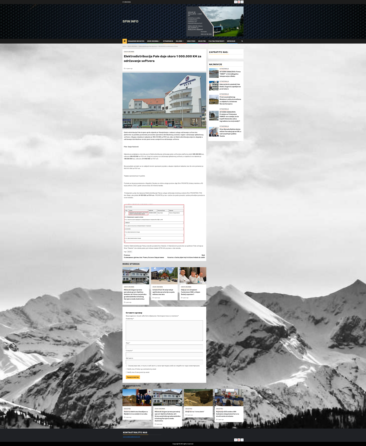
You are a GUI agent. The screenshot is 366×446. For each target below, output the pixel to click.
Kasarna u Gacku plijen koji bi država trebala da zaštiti (186, 256)
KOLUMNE (179, 41)
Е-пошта (129, 351)
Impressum (231, 41)
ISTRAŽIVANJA (168, 41)
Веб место (129, 358)
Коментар (130, 319)
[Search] (242, 41)
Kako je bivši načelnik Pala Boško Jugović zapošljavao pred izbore (230, 86)
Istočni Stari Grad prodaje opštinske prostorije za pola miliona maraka (163, 292)
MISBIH (130, 251)
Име (128, 343)
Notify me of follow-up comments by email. (141, 369)
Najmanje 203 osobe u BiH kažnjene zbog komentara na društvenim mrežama (227, 414)
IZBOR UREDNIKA (153, 41)
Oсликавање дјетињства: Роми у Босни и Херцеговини (144, 256)
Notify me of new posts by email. (138, 372)
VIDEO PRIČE (191, 41)
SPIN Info (130, 21)
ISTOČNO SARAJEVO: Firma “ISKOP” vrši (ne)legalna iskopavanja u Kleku (230, 74)
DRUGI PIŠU (202, 41)
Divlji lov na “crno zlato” (194, 412)
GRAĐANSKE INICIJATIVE (136, 41)
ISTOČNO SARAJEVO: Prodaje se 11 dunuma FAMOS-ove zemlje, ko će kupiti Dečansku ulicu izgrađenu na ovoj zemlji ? (230, 116)
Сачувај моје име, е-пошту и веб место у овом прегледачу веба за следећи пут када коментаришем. (164, 366)
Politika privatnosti (216, 41)
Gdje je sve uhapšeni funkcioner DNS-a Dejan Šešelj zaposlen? (190, 292)
